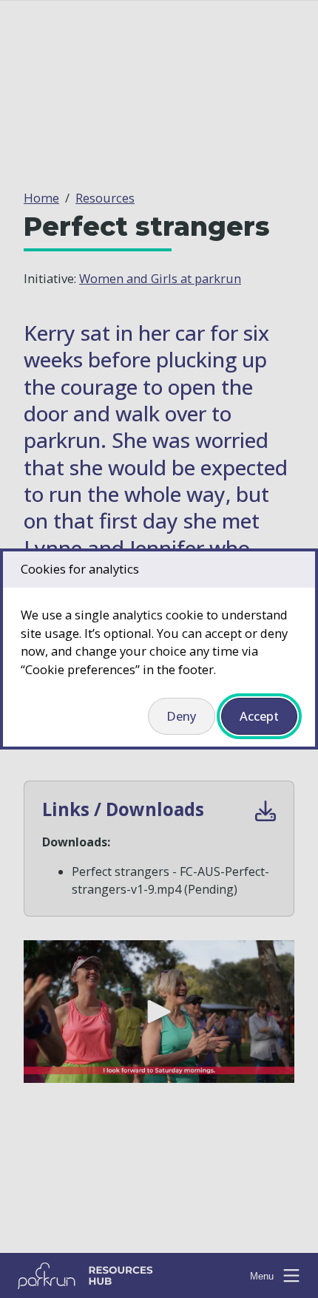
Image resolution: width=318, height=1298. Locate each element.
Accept (259, 715)
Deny (181, 715)
